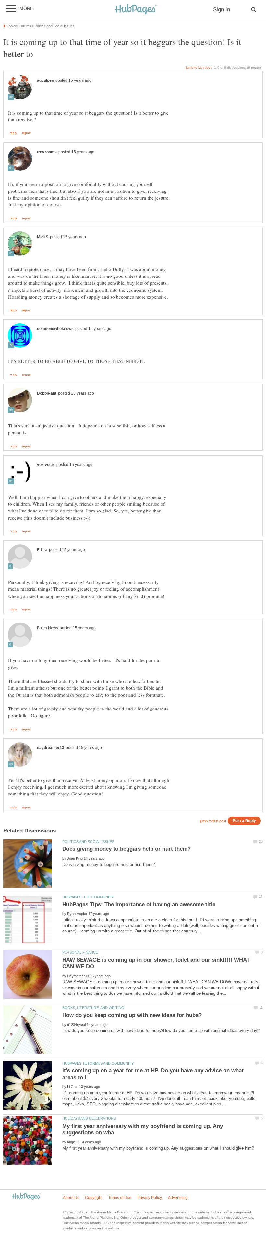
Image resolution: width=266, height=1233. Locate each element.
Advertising (178, 1197)
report (26, 133)
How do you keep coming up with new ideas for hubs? (132, 1015)
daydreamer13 (50, 748)
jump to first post (213, 821)
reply (13, 133)
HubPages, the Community (88, 897)
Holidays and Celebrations (89, 1118)
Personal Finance (80, 952)
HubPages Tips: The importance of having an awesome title (138, 904)
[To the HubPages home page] (26, 1197)
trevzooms (47, 152)
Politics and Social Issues (88, 842)
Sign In (221, 9)
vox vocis (46, 464)
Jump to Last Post (199, 67)
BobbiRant (46, 393)
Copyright (93, 1197)
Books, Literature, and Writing (93, 1008)
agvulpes (45, 80)
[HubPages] (136, 9)
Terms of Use (119, 1197)
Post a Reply (244, 821)
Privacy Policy (149, 1197)
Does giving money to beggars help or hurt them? (126, 849)
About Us (71, 1197)
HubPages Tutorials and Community (98, 1063)
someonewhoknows (55, 329)
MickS (42, 237)
